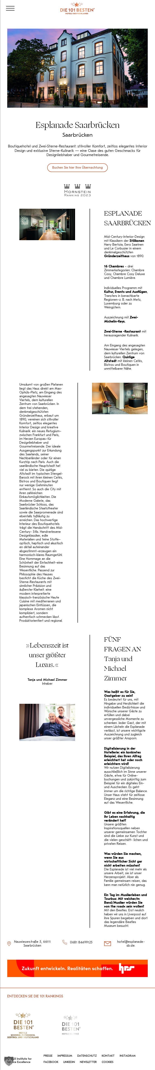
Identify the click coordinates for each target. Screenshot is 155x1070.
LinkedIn (69, 1062)
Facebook (51, 1062)
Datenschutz (87, 1055)
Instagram (128, 1055)
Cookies (107, 1062)
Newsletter (88, 1062)
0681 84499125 (81, 942)
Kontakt (108, 1055)
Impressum (65, 1055)
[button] (9, 1061)
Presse (48, 1055)
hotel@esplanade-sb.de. (131, 943)
